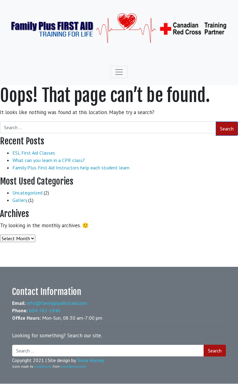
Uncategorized (27, 193)
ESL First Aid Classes (33, 153)
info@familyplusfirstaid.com (57, 303)
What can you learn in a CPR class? (48, 160)
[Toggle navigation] (119, 72)
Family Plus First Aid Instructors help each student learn (71, 167)
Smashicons (42, 366)
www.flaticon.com (73, 366)
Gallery (19, 200)
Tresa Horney (90, 360)
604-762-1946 (44, 310)
